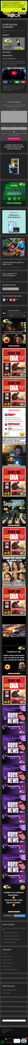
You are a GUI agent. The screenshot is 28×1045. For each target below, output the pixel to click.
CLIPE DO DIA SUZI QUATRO (11, 936)
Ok (23, 9)
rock (4, 88)
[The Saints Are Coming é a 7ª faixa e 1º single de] (14, 392)
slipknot (5, 90)
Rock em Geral (7, 959)
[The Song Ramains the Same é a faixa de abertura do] (14, 690)
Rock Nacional (7, 966)
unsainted (9, 90)
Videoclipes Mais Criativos (11, 969)
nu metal (21, 87)
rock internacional (16, 88)
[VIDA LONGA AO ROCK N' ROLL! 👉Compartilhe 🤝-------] (14, 332)
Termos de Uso (5, 1031)
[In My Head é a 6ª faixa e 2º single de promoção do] (14, 362)
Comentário (14, 109)
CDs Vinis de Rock (7, 278)
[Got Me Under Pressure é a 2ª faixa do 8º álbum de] (14, 600)
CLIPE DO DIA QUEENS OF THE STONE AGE (13, 929)
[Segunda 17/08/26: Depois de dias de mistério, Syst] (14, 809)
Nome (5, 125)
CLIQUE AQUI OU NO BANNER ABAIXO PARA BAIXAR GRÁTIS (14, 147)
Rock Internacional (18, 86)
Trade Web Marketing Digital (9, 990)
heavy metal (15, 87)
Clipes (11, 86)
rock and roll (9, 88)
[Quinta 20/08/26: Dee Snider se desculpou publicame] (14, 749)
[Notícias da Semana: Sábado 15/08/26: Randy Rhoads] (14, 868)
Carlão (3, 32)
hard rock (9, 87)
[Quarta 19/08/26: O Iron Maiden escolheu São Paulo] (14, 779)
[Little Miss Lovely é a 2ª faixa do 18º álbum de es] (14, 481)
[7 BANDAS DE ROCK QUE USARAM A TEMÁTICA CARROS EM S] (14, 630)
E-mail (14, 125)
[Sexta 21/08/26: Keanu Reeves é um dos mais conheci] (14, 720)
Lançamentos (7, 956)
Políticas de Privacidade (7, 1029)
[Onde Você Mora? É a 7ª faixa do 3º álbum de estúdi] (14, 541)
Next (24, 97)
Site (23, 125)
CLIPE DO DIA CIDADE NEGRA (12, 939)
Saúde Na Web (6, 993)
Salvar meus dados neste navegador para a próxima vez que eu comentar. (14, 134)
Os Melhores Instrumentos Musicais (11, 267)
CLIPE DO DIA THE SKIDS (11, 932)
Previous (5, 97)
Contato (3, 1032)
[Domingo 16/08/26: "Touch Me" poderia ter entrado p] (14, 839)
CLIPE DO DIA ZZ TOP (10, 942)
